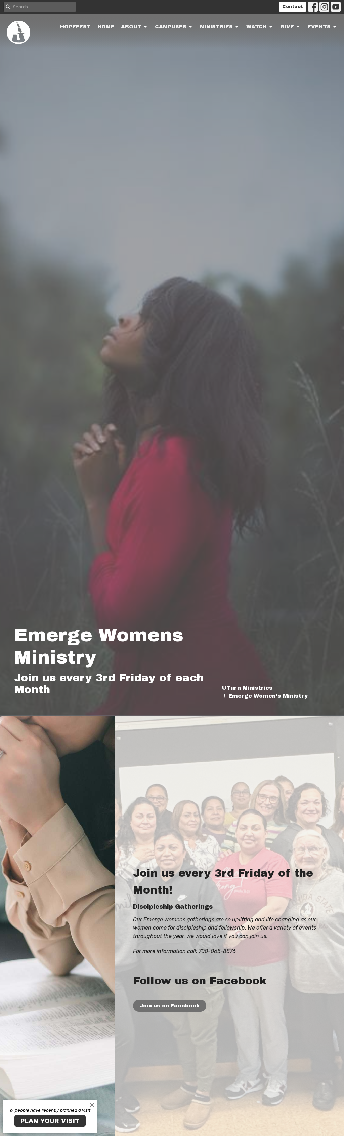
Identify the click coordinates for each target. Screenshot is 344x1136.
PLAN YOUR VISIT (50, 1121)
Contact (292, 6)
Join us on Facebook (170, 1005)
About (131, 26)
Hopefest (75, 26)
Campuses (170, 26)
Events (319, 26)
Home (105, 26)
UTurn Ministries (247, 688)
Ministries (216, 26)
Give (287, 26)
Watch (256, 26)
